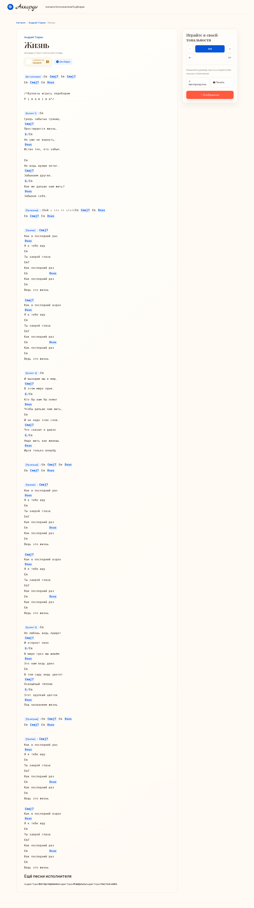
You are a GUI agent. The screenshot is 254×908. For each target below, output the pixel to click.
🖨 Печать (218, 82)
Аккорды (26, 7)
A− (190, 57)
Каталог (51, 7)
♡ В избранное (210, 94)
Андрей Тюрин (37, 22)
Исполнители (64, 7)
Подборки (78, 7)
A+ (229, 57)
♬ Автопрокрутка (197, 82)
